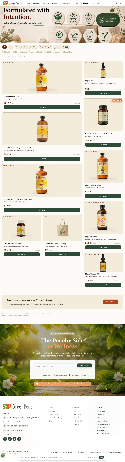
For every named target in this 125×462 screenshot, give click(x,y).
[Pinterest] (14, 439)
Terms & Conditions (68, 452)
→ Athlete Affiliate (102, 427)
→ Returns (75, 424)
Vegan (15, 51)
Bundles (46, 3)
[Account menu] (120, 3)
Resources (66, 3)
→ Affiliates (100, 415)
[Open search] (116, 3)
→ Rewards (100, 418)
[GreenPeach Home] (12, 3)
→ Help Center (76, 415)
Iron (32, 51)
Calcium (57, 51)
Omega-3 (48, 51)
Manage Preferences (90, 457)
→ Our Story (51, 411)
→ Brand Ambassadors (103, 424)
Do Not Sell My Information (113, 452)
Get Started (84, 365)
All (4, 47)
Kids (11, 47)
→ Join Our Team (102, 421)
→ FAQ (74, 411)
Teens (18, 47)
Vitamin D (39, 51)
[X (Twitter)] (19, 439)
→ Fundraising (101, 430)
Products (36, 3)
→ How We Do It (52, 415)
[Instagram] (10, 439)
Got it (101, 457)
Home (28, 3)
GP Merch (63, 47)
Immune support (67, 51)
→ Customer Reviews (103, 433)
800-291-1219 (23, 426)
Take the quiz (110, 302)
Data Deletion (81, 452)
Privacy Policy (57, 457)
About (54, 3)
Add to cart (42, 107)
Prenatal (26, 47)
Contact (96, 3)
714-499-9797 (12, 426)
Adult (34, 47)
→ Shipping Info (77, 421)
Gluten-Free (23, 51)
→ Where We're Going (54, 418)
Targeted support (45, 47)
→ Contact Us (76, 418)
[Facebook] (5, 439)
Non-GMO (6, 51)
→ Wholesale (100, 411)
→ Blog (49, 421)
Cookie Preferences (95, 452)
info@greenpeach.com (14, 430)
